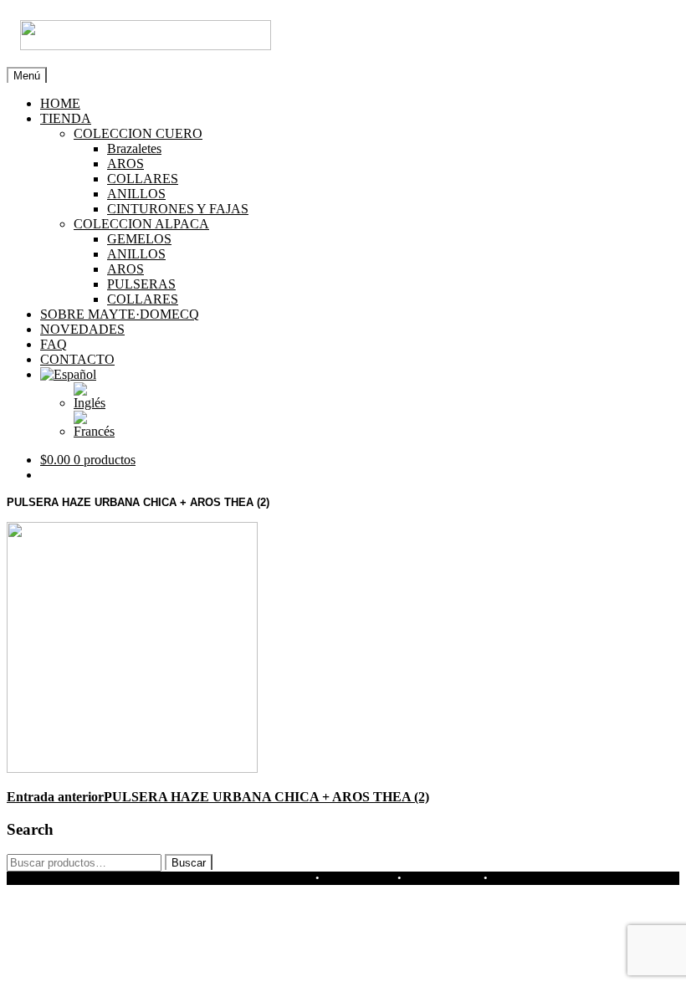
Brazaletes (134, 148)
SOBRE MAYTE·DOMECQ (119, 314)
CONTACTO (77, 359)
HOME (60, 103)
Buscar (189, 863)
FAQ (53, 344)
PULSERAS (141, 284)
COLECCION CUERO (138, 133)
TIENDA (65, 118)
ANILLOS (136, 194)
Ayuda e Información (246, 878)
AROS (125, 163)
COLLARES (142, 178)
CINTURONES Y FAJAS (177, 209)
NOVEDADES (82, 329)
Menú (26, 75)
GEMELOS (139, 239)
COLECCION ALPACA (141, 224)
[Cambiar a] (68, 374)
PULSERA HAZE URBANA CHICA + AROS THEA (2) (218, 797)
